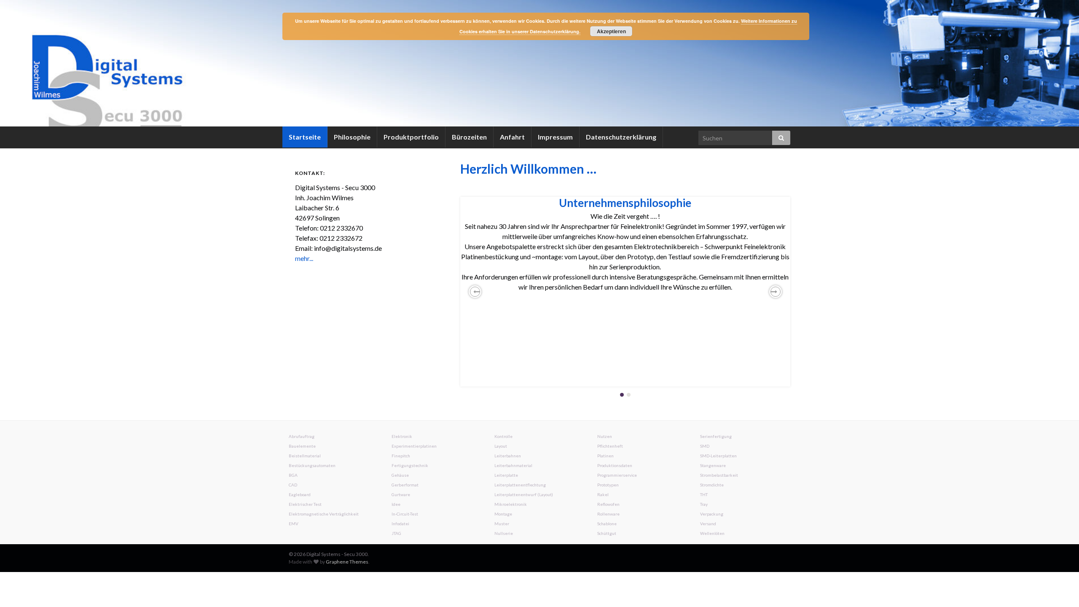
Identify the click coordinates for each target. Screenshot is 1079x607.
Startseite (305, 137)
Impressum (555, 137)
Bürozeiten (469, 137)
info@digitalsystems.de (658, 226)
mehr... (304, 258)
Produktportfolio (411, 137)
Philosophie (352, 137)
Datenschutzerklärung (621, 137)
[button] (475, 291)
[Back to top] (1060, 588)
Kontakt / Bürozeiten (625, 202)
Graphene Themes (347, 562)
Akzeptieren (611, 31)
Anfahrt (512, 137)
